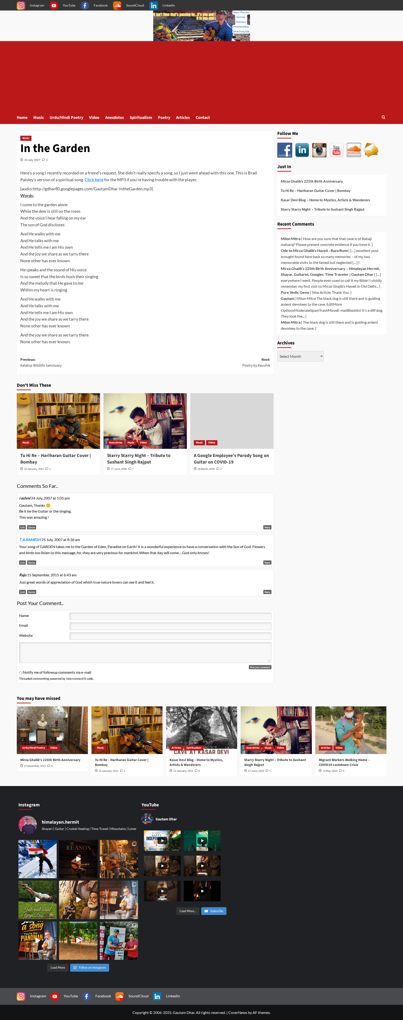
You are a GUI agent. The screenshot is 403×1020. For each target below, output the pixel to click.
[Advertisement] (201, 76)
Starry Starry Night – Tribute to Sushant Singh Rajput (138, 458)
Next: (256, 362)
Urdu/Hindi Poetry (66, 117)
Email (23, 625)
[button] (383, 117)
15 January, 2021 (34, 469)
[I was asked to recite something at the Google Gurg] (37, 859)
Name (24, 615)
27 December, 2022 (35, 766)
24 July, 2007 (32, 160)
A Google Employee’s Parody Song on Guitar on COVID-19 (231, 458)
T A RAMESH (30, 539)
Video (94, 117)
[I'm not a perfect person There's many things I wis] (78, 859)
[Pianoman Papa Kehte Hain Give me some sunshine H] (37, 940)
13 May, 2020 (330, 771)
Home (22, 117)
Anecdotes (114, 117)
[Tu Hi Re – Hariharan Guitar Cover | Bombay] (58, 421)
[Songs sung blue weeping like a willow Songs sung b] (119, 900)
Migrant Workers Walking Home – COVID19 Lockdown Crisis (344, 762)
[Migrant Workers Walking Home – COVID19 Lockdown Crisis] (350, 730)
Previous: (41, 362)
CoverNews (237, 1012)
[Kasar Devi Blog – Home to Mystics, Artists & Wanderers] (201, 730)
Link (22, 527)
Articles (183, 117)
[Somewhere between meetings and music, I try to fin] (119, 859)
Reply (267, 527)
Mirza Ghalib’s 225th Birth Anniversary (312, 181)
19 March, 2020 (206, 469)
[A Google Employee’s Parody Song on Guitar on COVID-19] (232, 421)
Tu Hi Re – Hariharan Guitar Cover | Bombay (316, 190)
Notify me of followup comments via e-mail (57, 672)
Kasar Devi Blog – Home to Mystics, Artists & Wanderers (325, 200)
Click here (94, 179)
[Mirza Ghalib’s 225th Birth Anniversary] (52, 730)
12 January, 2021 (183, 771)
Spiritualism (141, 117)
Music (38, 117)
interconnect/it (76, 678)
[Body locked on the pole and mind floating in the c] (78, 940)
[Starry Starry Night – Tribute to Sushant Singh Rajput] (145, 421)
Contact (203, 117)
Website (26, 635)
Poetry (164, 117)
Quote (31, 527)
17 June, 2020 (119, 469)
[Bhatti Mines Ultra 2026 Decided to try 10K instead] (119, 940)
